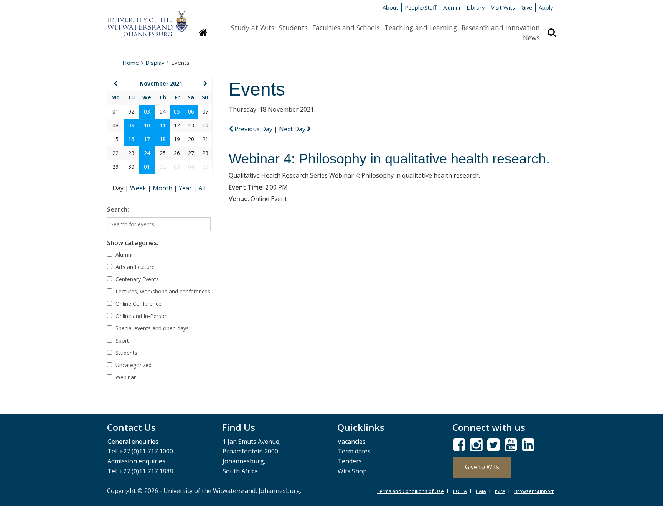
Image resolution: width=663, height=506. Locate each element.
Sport (121, 340)
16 (131, 139)
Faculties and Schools (346, 27)
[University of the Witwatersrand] (147, 19)
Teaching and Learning (420, 27)
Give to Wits (482, 467)
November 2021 (161, 83)
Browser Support (534, 491)
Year (186, 188)
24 (147, 153)
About (390, 7)
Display (155, 62)
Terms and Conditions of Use (410, 491)
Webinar (125, 377)
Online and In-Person (141, 316)
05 (177, 111)
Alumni (451, 7)
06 (191, 111)
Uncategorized (133, 365)
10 (147, 125)
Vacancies (352, 441)
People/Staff (421, 7)
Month (163, 188)
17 (147, 139)
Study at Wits (252, 27)
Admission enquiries (136, 461)
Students (293, 27)
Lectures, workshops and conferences (162, 291)
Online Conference (138, 303)
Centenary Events (136, 279)
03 (147, 111)
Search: (118, 209)
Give (526, 7)
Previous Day (253, 129)
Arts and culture (134, 266)
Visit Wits (503, 7)
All (201, 188)
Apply (546, 7)
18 (163, 139)
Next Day (293, 129)
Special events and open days (151, 328)
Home (130, 62)
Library (476, 7)
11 (163, 125)
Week (139, 188)
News (531, 37)
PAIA (481, 491)
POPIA (460, 491)
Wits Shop (352, 471)
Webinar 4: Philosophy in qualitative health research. (389, 158)
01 (147, 166)
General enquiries (132, 441)
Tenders (350, 461)
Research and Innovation (501, 27)
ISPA (500, 491)
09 (131, 125)
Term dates (354, 451)
